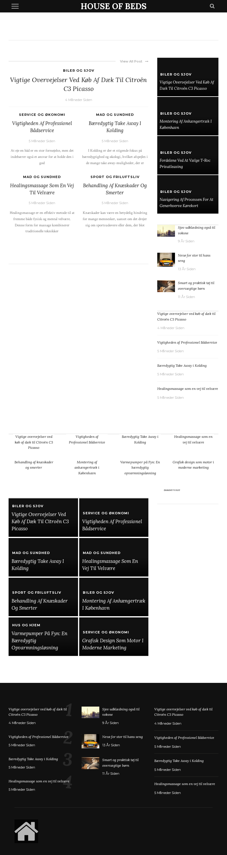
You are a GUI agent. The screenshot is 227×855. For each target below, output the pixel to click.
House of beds (114, 6)
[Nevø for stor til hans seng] (166, 259)
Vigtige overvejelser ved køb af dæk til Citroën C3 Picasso (34, 442)
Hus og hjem (26, 625)
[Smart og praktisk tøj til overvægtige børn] (166, 286)
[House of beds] (26, 830)
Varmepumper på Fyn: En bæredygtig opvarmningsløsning (140, 467)
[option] (187, 494)
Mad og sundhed (115, 115)
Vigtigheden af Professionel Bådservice (187, 342)
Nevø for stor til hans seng (122, 736)
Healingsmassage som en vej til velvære (187, 388)
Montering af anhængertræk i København (86, 467)
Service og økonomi (42, 115)
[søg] (212, 6)
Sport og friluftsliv (115, 177)
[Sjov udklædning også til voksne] (166, 230)
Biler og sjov (78, 70)
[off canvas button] (15, 6)
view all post (131, 61)
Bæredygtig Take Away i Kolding (182, 365)
